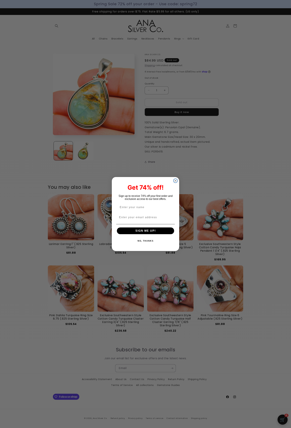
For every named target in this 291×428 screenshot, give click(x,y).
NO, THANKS (146, 241)
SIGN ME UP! (145, 230)
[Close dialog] (175, 181)
